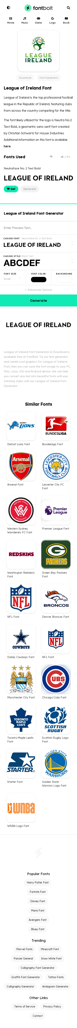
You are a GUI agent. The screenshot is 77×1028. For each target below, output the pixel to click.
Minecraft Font (50, 949)
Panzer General (23, 958)
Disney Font (37, 901)
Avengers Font (38, 920)
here (7, 146)
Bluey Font (37, 929)
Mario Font (37, 910)
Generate (29, 189)
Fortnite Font (38, 892)
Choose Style (12, 256)
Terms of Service (24, 1006)
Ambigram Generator (55, 986)
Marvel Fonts (24, 949)
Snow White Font (51, 958)
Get (12, 189)
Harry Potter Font (38, 882)
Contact (38, 1016)
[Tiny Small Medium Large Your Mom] (13, 277)
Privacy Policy (52, 1006)
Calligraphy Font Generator (37, 968)
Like (67, 156)
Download (25, 77)
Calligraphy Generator (20, 986)
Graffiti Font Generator (25, 977)
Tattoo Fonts (56, 977)
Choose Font (11, 238)
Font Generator (48, 77)
